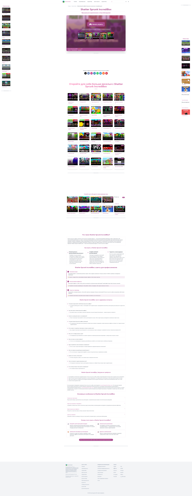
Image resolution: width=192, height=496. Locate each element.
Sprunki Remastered (85, 488)
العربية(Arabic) (123, 476)
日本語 (121, 468)
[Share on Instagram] (91, 73)
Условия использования (102, 470)
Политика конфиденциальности (103, 468)
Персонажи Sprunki (85, 480)
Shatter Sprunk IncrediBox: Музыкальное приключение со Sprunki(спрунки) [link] (89, 6)
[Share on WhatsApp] (97, 73)
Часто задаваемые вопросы (103, 478)
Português (115, 474)
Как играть (99, 476)
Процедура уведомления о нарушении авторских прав (72, 477)
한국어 (115, 472)
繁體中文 (115, 468)
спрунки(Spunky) (82, 1)
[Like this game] (122, 49)
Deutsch (115, 470)
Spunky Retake (84, 478)
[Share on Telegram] (100, 73)
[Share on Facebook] (88, 73)
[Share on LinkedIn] (94, 73)
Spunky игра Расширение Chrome (71, 474)
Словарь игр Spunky (85, 484)
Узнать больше (100, 472)
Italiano (121, 474)
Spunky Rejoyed (84, 476)
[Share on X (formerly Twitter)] (85, 73)
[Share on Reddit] (103, 73)
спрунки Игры (104, 1)
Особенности (100, 474)
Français (121, 470)
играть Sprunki (97, 1)
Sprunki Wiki (84, 486)
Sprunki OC (84, 482)
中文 (121, 466)
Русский (115, 476)
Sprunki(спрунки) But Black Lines (106, 385)
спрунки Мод (89, 1)
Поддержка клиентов (101, 466)
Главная (75, 1)
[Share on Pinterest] (106, 73)
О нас (99, 480)
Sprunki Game (74, 6)
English (115, 466)
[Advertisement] (6, 106)
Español (121, 472)
